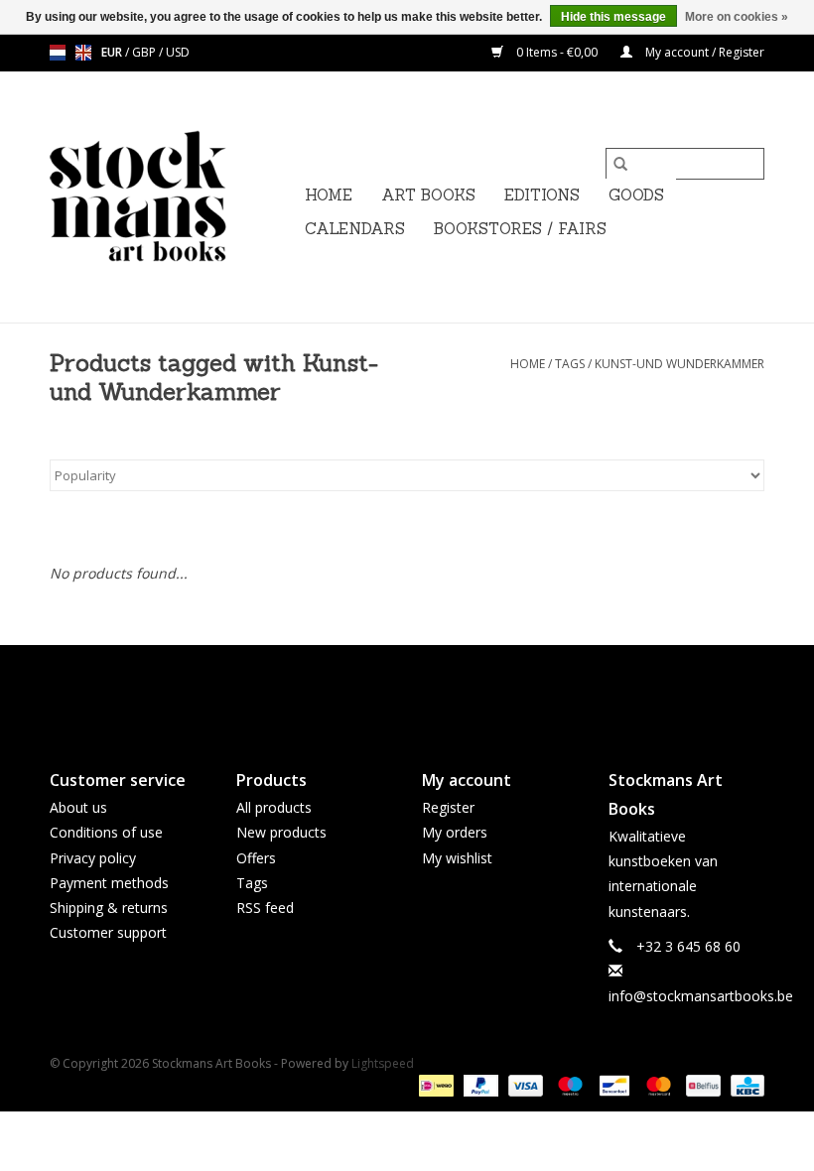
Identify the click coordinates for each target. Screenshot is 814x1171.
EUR (113, 52)
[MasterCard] (656, 1084)
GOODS (636, 195)
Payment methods (109, 882)
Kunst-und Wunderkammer (679, 363)
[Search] (620, 164)
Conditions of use (106, 832)
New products (281, 832)
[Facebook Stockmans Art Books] (371, 691)
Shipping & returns (109, 907)
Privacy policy (93, 857)
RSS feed (265, 907)
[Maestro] (568, 1084)
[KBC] (744, 1084)
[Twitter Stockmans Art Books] (407, 691)
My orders (454, 832)
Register (448, 807)
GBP (145, 52)
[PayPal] (479, 1084)
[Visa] (523, 1084)
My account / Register (703, 52)
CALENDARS (355, 228)
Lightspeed (382, 1063)
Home (328, 195)
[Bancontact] (612, 1084)
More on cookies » (736, 17)
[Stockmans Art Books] (171, 197)
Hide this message (613, 17)
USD (178, 52)
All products (274, 807)
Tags (570, 363)
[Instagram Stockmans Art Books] (443, 691)
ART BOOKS (428, 195)
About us (78, 807)
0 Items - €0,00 (557, 52)
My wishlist (457, 857)
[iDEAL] (434, 1084)
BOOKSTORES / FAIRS (520, 228)
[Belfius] (701, 1084)
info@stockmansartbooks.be (701, 995)
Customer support (108, 932)
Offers (256, 857)
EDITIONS (542, 195)
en (83, 53)
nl (58, 53)
